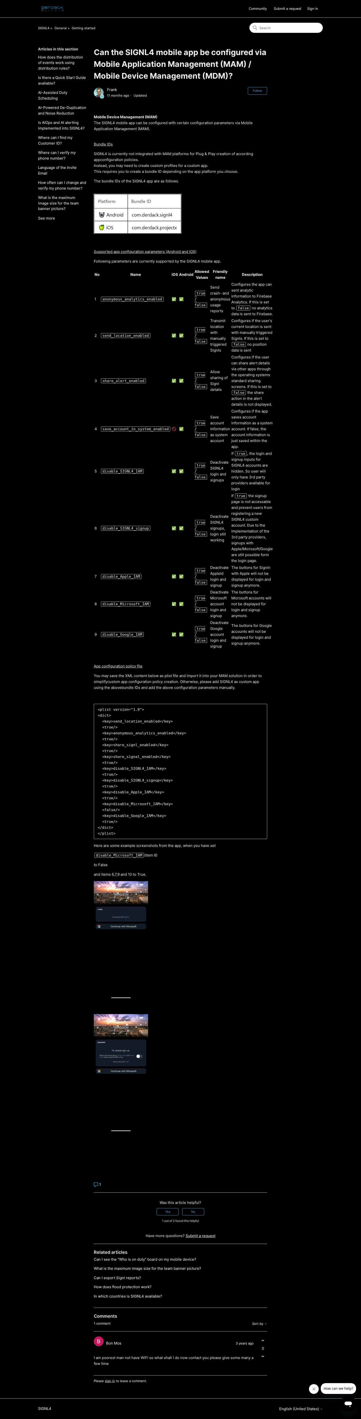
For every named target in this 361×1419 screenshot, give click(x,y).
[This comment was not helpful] (263, 1356)
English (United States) (299, 1409)
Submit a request (287, 8)
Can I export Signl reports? (117, 1277)
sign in (110, 1381)
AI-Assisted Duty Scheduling (52, 95)
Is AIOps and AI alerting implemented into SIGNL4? (61, 125)
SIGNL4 (43, 28)
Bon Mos (113, 1343)
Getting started (83, 28)
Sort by (258, 1324)
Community (258, 8)
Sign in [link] (312, 8)
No (193, 1211)
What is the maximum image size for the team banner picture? (58, 203)
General (61, 28)
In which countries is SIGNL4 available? (128, 1296)
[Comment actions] (263, 1364)
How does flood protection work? (123, 1287)
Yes (167, 1211)
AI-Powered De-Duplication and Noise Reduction (62, 110)
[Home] (52, 8)
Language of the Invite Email (57, 170)
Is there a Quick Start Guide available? (62, 80)
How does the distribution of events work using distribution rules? (60, 63)
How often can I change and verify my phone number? (62, 185)
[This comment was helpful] (263, 1340)
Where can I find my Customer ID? (55, 140)
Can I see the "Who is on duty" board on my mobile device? (145, 1259)
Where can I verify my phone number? (57, 155)
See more (46, 218)
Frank (112, 89)
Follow (257, 90)
